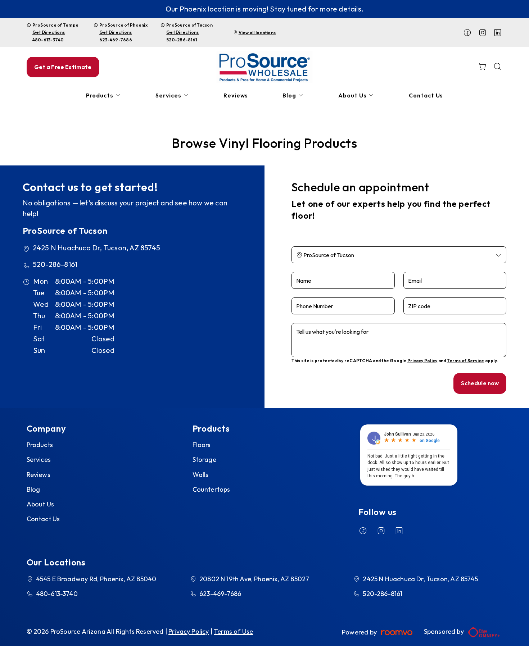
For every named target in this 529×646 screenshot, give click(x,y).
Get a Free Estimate (63, 66)
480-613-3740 (48, 39)
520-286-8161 (181, 39)
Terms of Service (465, 360)
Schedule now (480, 383)
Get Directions (48, 32)
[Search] (497, 67)
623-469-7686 (115, 39)
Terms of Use (233, 631)
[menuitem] (104, 95)
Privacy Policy (422, 360)
